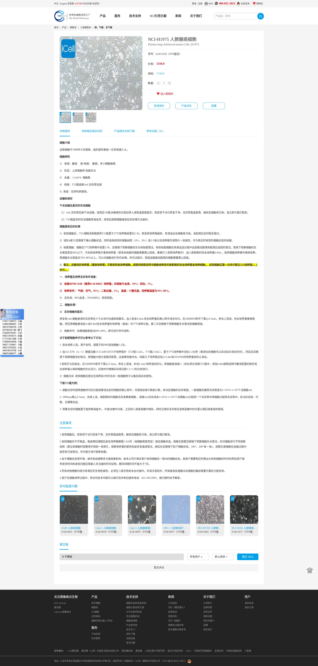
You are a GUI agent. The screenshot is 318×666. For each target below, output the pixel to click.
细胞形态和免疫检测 (136, 603)
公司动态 (172, 603)
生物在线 (219, 651)
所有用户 (195, 556)
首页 (56, 27)
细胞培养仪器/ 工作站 (101, 621)
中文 (56, 3)
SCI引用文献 (158, 15)
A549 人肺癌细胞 (71, 528)
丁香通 (247, 651)
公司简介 (207, 603)
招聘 (205, 625)
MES (211, 3)
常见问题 (130, 643)
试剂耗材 (95, 616)
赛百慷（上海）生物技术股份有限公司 (100, 651)
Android (62, 603)
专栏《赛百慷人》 (177, 607)
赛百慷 (57, 607)
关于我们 (196, 15)
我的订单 (249, 607)
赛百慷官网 (127, 651)
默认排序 (220, 556)
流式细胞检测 (132, 616)
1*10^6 (160, 73)
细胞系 (73, 27)
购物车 (259, 3)
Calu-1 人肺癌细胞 (106, 528)
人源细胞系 (85, 27)
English (63, 3)
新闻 (178, 15)
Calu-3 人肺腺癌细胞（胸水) (141, 528)
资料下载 (130, 634)
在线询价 (159, 105)
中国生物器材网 (234, 651)
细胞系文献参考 (176, 625)
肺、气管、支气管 (103, 27)
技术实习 (130, 629)
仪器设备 (130, 638)
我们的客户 (208, 621)
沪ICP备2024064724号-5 (174, 661)
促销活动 (172, 612)
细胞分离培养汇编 (135, 607)
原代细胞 (95, 603)
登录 (194, 3)
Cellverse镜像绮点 (62, 612)
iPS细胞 (95, 612)
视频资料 (172, 616)
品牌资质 (207, 607)
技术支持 (135, 15)
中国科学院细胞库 (203, 651)
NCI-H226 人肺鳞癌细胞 (244, 528)
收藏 (213, 105)
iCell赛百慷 (73, 651)
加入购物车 (166, 93)
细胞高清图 (131, 621)
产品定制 (95, 634)
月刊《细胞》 (174, 621)
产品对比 (186, 105)
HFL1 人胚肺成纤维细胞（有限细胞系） (175, 528)
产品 (103, 15)
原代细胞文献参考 (177, 629)
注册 (200, 3)
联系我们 (207, 629)
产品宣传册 (131, 625)
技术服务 (95, 638)
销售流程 (207, 616)
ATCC (188, 651)
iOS (56, 603)
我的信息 (249, 603)
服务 (117, 15)
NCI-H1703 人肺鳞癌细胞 (209, 528)
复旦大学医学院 (175, 651)
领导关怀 (207, 612)
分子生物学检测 (134, 612)
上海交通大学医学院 (155, 651)
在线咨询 (245, 3)
